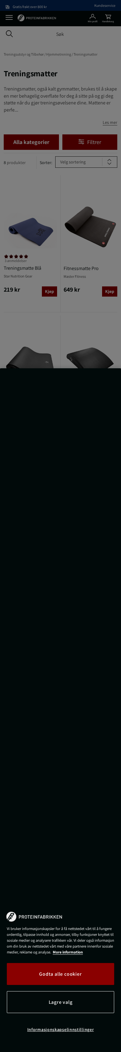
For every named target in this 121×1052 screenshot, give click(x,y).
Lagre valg (61, 1002)
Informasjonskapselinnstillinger (60, 1029)
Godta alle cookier (60, 974)
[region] (60, 710)
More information (68, 952)
